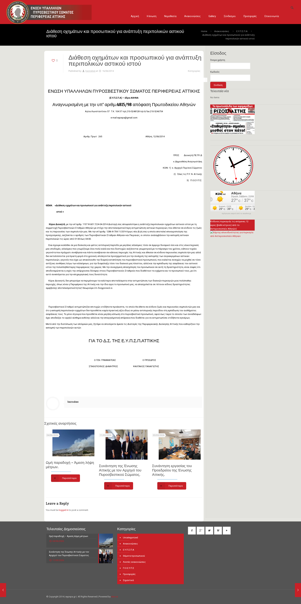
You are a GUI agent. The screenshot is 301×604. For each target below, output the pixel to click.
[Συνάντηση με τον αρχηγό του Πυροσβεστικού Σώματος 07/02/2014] (10, 590)
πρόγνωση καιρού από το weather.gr (236, 213)
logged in (63, 510)
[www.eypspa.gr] (49, 12)
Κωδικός (214, 72)
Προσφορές (129, 574)
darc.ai (114, 596)
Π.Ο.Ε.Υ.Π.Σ (128, 568)
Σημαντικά (128, 580)
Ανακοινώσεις (221, 31)
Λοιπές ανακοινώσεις (134, 562)
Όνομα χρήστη (217, 60)
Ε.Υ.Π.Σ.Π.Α (242, 31)
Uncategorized (130, 537)
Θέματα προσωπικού (134, 556)
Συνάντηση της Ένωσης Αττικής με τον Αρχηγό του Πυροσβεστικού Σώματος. (120, 470)
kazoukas (90, 71)
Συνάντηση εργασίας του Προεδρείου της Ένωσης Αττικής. (172, 470)
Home (204, 31)
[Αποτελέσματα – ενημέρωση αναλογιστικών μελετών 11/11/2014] (291, 590)
